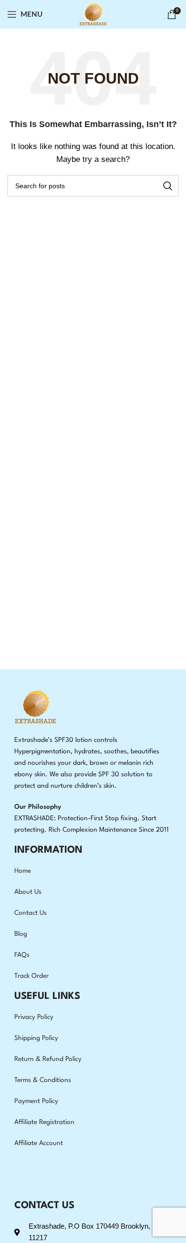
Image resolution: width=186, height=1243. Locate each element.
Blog (20, 934)
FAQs (22, 955)
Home (22, 871)
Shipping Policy (36, 1038)
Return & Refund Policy (48, 1059)
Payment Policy (36, 1101)
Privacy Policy (33, 1017)
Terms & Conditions (42, 1080)
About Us (27, 892)
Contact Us (30, 913)
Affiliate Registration (44, 1122)
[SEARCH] (168, 186)
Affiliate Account (38, 1143)
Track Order (31, 976)
